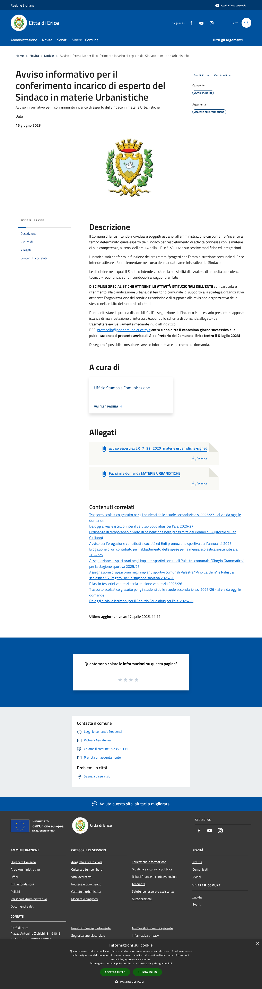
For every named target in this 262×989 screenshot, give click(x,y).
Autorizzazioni (142, 898)
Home (20, 55)
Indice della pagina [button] (32, 220)
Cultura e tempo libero (86, 869)
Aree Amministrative (25, 869)
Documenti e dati (22, 906)
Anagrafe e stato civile (86, 862)
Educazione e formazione (149, 861)
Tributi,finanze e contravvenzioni (154, 876)
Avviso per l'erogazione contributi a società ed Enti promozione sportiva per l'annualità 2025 (160, 543)
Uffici (14, 876)
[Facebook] (189, 22)
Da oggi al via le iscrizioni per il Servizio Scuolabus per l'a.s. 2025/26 (141, 601)
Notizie (49, 55)
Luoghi (197, 897)
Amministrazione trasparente (152, 928)
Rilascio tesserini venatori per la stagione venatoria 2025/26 (135, 583)
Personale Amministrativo (29, 898)
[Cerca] (246, 23)
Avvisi (196, 876)
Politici (15, 891)
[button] (131, 981)
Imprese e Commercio (86, 884)
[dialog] (131, 964)
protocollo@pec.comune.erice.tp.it (123, 330)
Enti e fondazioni (22, 884)
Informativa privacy (145, 935)
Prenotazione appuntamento (91, 928)
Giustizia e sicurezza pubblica (152, 869)
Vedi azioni (220, 75)
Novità (34, 55)
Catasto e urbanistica (86, 891)
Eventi (196, 904)
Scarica (202, 458)
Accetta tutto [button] (115, 972)
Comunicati (200, 869)
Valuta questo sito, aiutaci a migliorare (134, 803)
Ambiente (138, 883)
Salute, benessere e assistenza (153, 891)
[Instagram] (210, 22)
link (170, 963)
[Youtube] (200, 22)
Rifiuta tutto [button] (147, 972)
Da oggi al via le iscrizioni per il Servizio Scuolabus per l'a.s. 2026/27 (141, 526)
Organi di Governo (23, 862)
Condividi (200, 75)
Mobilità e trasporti (84, 898)
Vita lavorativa (81, 876)
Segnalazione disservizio (88, 935)
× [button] (257, 943)
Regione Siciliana (22, 5)
